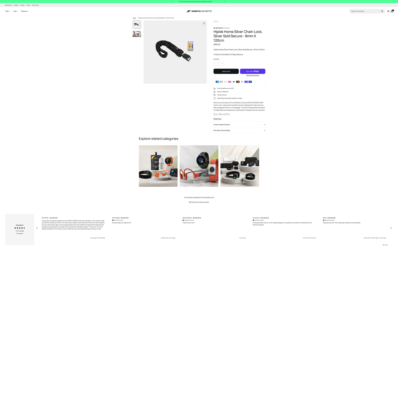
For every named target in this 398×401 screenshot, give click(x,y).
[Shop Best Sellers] (158, 166)
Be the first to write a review (199, 202)
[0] (391, 11)
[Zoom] (204, 23)
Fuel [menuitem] (15, 11)
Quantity (216, 59)
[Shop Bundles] (199, 166)
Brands (22, 5)
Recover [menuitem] (24, 11)
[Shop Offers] (239, 166)
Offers (28, 5)
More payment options (252, 75)
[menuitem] (9, 5)
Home (134, 18)
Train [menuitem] (7, 11)
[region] (214, 228)
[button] (239, 28)
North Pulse (35, 5)
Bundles (16, 5)
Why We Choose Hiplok (222, 130)
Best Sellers (8, 5)
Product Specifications (222, 124)
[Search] (382, 11)
